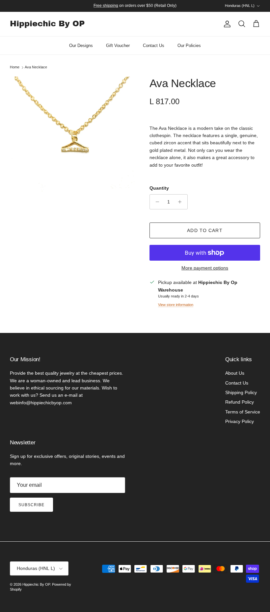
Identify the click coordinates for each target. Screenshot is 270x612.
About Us (234, 373)
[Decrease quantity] (155, 202)
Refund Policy (239, 402)
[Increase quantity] (181, 202)
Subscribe (31, 505)
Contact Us (153, 45)
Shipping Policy (241, 392)
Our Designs (81, 45)
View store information (175, 305)
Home (14, 67)
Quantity (159, 188)
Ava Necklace (36, 67)
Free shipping (106, 5)
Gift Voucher (118, 45)
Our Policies (189, 45)
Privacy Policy (239, 421)
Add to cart (204, 230)
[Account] (226, 24)
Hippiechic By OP (36, 584)
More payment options (204, 268)
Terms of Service (242, 411)
